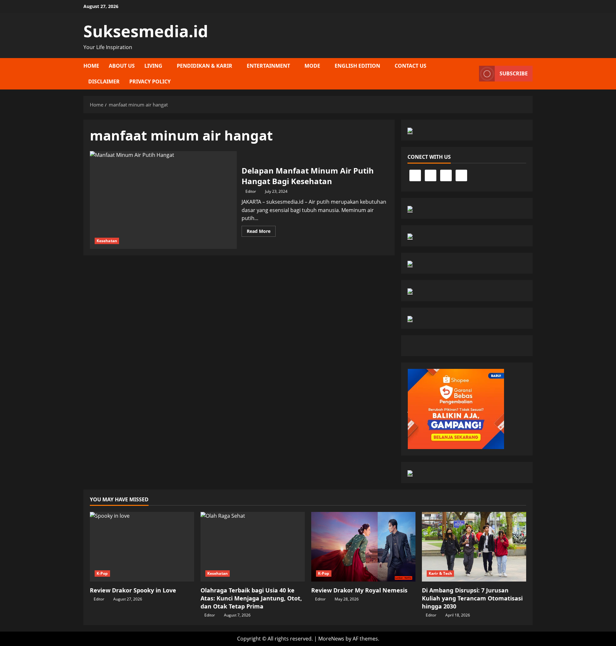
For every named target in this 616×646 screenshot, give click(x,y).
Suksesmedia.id (145, 31)
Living (153, 65)
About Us (122, 65)
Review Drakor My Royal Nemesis (359, 590)
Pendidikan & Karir (204, 65)
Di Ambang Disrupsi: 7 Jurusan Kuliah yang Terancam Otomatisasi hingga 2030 (472, 598)
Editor (250, 191)
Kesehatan (107, 240)
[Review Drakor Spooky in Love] (142, 547)
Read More (261, 232)
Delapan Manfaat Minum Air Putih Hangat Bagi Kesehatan (163, 200)
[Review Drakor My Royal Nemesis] (363, 547)
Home (91, 65)
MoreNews (331, 638)
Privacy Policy (150, 81)
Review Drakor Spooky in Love (133, 590)
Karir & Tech (440, 573)
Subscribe (514, 73)
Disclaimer (104, 81)
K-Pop (102, 573)
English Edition (357, 65)
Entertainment (268, 65)
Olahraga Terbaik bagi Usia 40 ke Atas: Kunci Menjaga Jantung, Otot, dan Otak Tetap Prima (251, 598)
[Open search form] (472, 74)
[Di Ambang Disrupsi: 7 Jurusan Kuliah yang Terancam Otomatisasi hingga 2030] (474, 547)
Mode (312, 65)
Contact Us (410, 65)
